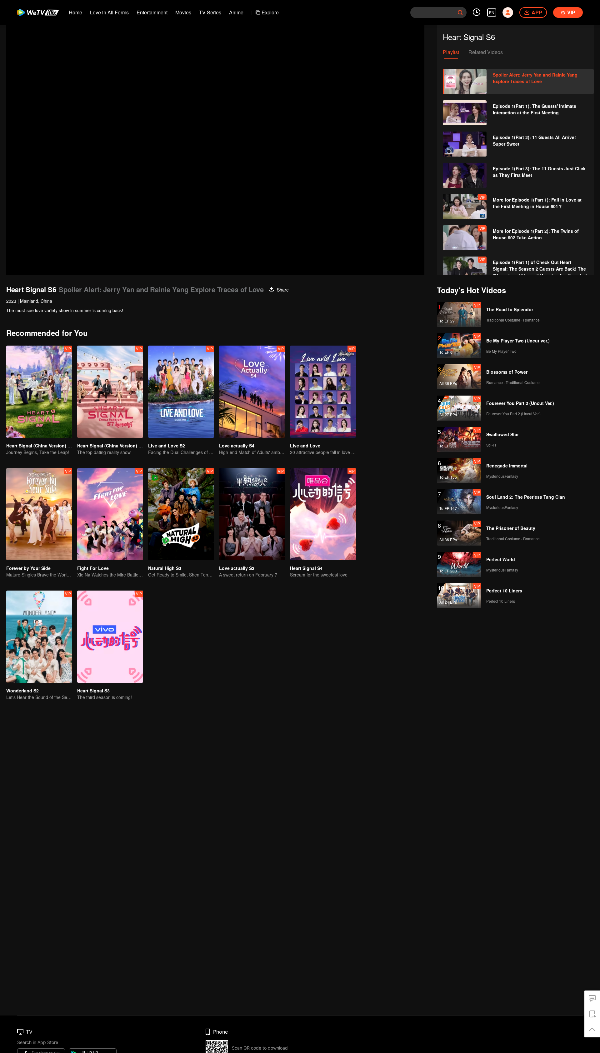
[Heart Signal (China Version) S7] (110, 392)
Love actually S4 (236, 445)
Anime (236, 12)
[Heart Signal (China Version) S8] (39, 392)
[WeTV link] (38, 12)
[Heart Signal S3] (110, 637)
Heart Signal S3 (93, 690)
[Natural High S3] (181, 514)
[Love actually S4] (252, 392)
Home (75, 12)
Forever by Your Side (28, 568)
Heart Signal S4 (306, 568)
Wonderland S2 (22, 690)
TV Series (210, 12)
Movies (183, 12)
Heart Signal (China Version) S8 (39, 445)
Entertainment (152, 12)
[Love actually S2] (252, 514)
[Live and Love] (323, 392)
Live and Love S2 (166, 445)
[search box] (460, 12)
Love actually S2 (236, 568)
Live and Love (305, 445)
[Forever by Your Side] (39, 514)
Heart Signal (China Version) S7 (110, 445)
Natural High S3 (164, 568)
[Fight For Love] (110, 514)
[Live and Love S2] (181, 392)
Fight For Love (93, 568)
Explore (270, 12)
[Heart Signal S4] (323, 514)
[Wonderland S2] (39, 637)
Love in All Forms (109, 12)
